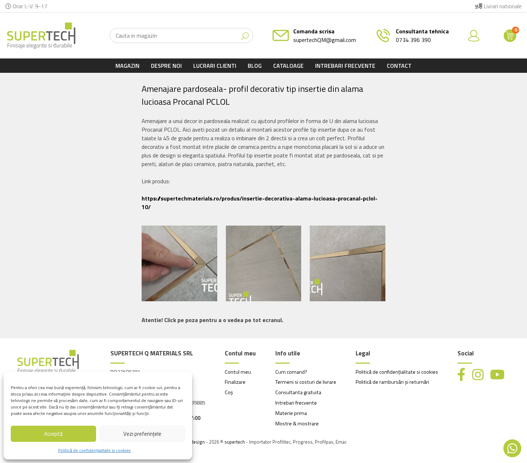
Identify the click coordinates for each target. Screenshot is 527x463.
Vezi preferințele (142, 434)
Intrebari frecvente (345, 65)
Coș (229, 392)
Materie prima (291, 413)
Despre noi (166, 65)
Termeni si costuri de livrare (305, 382)
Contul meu (238, 372)
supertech (234, 441)
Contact (399, 65)
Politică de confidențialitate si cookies (94, 450)
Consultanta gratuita (298, 392)
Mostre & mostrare (297, 423)
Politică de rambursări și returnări (392, 382)
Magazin (127, 65)
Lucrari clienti (214, 65)
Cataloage (288, 65)
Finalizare (235, 382)
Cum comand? (291, 372)
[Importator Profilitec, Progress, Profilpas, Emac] (41, 35)
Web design (193, 441)
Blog (255, 65)
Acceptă (53, 434)
